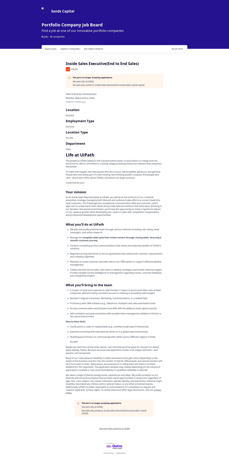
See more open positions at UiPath (114, 428)
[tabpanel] (114, 273)
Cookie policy (120, 453)
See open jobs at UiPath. (83, 81)
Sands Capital (62, 11)
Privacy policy (109, 453)
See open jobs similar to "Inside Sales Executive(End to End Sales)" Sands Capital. (109, 85)
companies (70, 48)
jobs (50, 48)
